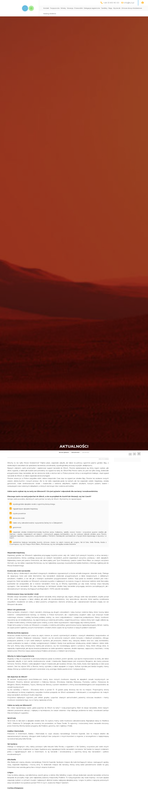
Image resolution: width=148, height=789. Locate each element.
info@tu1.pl (129, 3)
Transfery (104, 8)
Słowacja (70, 8)
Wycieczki (116, 8)
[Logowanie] (142, 3)
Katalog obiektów (49, 13)
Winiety (63, 8)
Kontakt (46, 8)
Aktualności (75, 452)
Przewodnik (78, 8)
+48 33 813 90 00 (111, 3)
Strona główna (64, 452)
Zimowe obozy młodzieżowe (131, 8)
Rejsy (110, 8)
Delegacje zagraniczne (92, 8)
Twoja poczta (54, 8)
